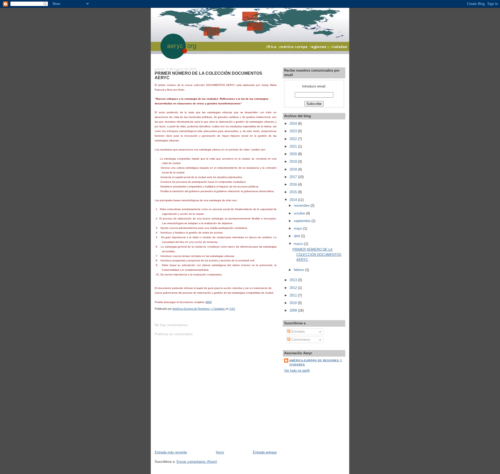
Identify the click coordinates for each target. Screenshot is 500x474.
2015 (294, 192)
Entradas (297, 331)
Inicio (220, 452)
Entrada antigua (265, 452)
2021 (294, 146)
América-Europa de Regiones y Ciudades (315, 362)
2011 (294, 295)
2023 (294, 131)
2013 (294, 280)
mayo (298, 228)
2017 (294, 177)
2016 (294, 184)
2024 (294, 123)
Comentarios (300, 340)
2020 (294, 154)
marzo (299, 244)
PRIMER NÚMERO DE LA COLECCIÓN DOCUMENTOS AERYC (316, 255)
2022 (294, 139)
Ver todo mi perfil (297, 370)
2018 (294, 169)
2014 (294, 200)
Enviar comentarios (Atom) (197, 462)
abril (297, 236)
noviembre (302, 205)
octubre (300, 213)
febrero (299, 270)
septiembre (302, 221)
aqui (208, 302)
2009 (294, 310)
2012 (294, 288)
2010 (294, 303)
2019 (294, 161)
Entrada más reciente (171, 452)
